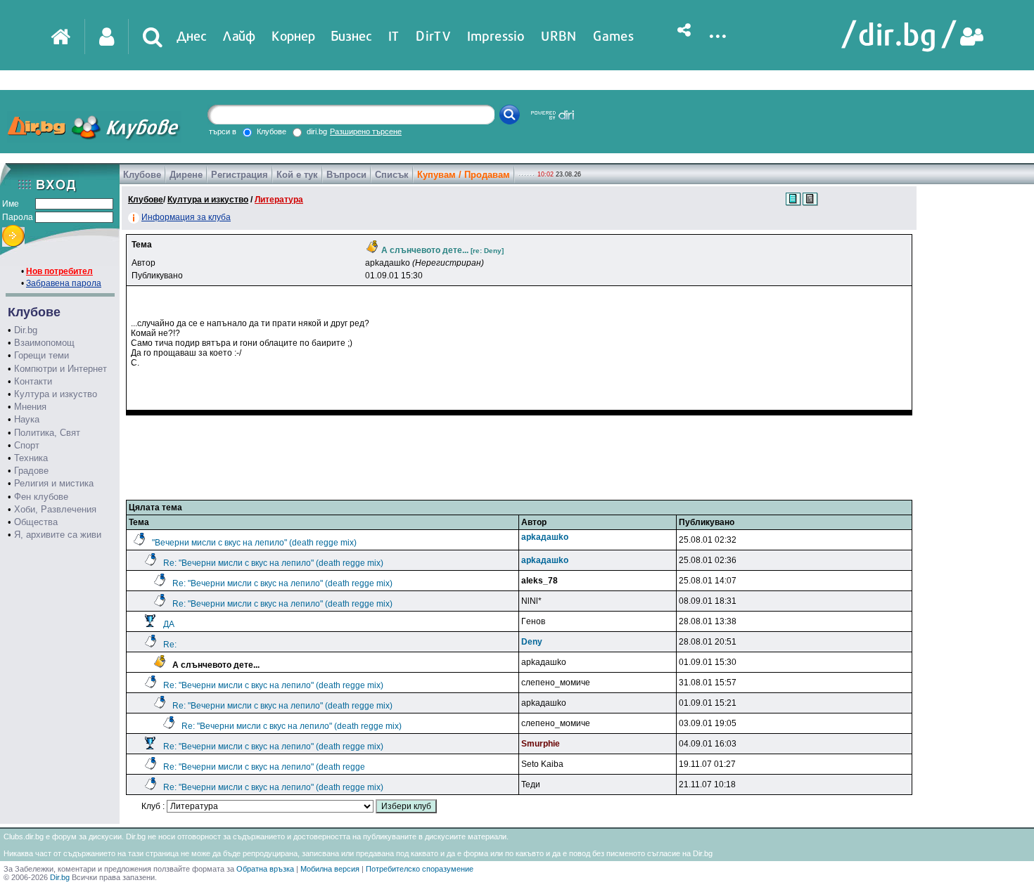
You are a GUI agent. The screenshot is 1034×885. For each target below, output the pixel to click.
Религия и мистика (54, 483)
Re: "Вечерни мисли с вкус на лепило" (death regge (264, 767)
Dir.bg (25, 330)
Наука (26, 419)
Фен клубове (41, 496)
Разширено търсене (366, 131)
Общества (36, 522)
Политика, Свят (47, 432)
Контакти (33, 381)
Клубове (142, 174)
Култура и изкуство (55, 394)
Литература (279, 200)
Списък (392, 174)
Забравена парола (63, 283)
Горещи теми (41, 355)
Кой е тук (297, 174)
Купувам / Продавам (463, 174)
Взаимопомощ (44, 342)
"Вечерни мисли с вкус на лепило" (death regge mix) (254, 543)
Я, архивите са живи (57, 534)
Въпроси (346, 174)
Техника (31, 458)
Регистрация (239, 174)
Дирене (186, 174)
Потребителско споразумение (419, 869)
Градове (31, 470)
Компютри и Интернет (60, 368)
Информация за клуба (186, 217)
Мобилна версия (329, 869)
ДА (168, 624)
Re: (170, 645)
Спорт (26, 445)
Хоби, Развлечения (55, 509)
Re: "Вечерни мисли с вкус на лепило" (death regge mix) (273, 563)
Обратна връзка (265, 869)
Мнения (30, 406)
